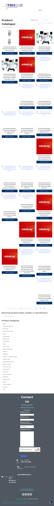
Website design (19, 498)
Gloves (4, 344)
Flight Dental (6, 339)
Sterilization (5, 377)
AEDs (4, 323)
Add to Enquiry (9, 53)
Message (25, 429)
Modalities (5, 354)
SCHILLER (5, 371)
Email (24, 417)
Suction (4, 382)
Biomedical (5, 328)
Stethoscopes (6, 379)
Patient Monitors (7, 364)
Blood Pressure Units (8, 331)
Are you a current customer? (26, 422)
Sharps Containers (7, 374)
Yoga (4, 389)
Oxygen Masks (6, 359)
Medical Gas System (8, 349)
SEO (27, 498)
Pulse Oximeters (7, 366)
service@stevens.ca (24, 474)
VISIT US (11, 477)
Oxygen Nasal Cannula (8, 361)
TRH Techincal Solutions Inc (27, 488)
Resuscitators (6, 369)
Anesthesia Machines (8, 326)
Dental (4, 333)
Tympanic (5, 387)
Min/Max (5, 351)
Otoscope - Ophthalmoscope (10, 356)
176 (36, 308)
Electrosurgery (6, 336)
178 (44, 308)
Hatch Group (6, 346)
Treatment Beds (7, 384)
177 (40, 308)
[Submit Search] (3, 316)
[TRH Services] (27, 6)
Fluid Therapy (6, 341)
